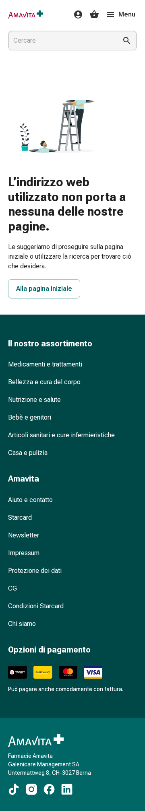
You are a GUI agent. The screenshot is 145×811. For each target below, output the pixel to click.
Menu (126, 14)
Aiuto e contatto (30, 500)
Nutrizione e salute (34, 399)
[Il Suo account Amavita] (75, 14)
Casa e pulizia (28, 453)
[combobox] (61, 40)
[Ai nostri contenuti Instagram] (31, 789)
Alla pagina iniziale (44, 288)
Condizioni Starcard (36, 606)
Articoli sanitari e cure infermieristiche (61, 435)
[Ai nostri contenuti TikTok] (13, 789)
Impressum (23, 553)
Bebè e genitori (29, 417)
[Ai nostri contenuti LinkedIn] (66, 789)
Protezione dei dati (35, 570)
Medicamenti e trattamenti (45, 364)
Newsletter (23, 535)
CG (12, 588)
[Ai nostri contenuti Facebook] (49, 789)
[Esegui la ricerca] (127, 40)
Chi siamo (22, 624)
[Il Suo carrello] (94, 14)
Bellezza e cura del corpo (44, 382)
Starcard (20, 517)
